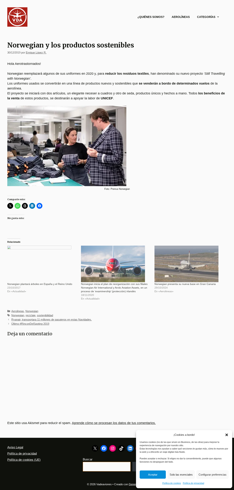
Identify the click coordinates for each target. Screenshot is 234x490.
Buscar (88, 459)
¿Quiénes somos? (150, 16)
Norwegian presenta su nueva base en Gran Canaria (185, 284)
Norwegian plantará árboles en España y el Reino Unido (39, 284)
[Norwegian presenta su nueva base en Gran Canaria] (189, 264)
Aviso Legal (15, 447)
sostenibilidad (45, 315)
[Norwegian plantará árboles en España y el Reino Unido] (42, 264)
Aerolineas (17, 311)
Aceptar (152, 474)
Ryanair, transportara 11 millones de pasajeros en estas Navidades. (51, 319)
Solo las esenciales (181, 474)
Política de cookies (171, 483)
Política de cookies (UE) (24, 460)
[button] (227, 435)
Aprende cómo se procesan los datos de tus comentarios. (114, 423)
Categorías (206, 16)
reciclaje (30, 315)
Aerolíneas (181, 16)
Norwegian (31, 311)
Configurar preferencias (213, 474)
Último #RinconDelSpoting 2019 (30, 323)
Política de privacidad (193, 483)
